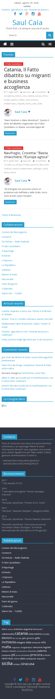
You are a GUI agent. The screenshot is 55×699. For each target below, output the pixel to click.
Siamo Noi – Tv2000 (12, 293)
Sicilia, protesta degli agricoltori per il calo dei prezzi (27, 339)
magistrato (16, 647)
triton (6, 172)
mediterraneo (10, 103)
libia (41, 164)
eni (13, 638)
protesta (46, 655)
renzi (4, 658)
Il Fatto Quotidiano (14, 64)
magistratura (26, 647)
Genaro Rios (8, 385)
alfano (4, 629)
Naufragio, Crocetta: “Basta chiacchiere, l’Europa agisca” (26, 154)
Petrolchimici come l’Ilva (33, 373)
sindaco (16, 664)
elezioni (7, 638)
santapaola (31, 658)
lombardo (36, 642)
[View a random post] (50, 44)
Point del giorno (9, 283)
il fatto (21, 100)
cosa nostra (35, 634)
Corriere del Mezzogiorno (14, 232)
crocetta (7, 164)
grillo (37, 638)
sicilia (39, 103)
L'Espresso (7, 260)
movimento (22, 651)
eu (13, 164)
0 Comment (40, 92)
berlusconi (37, 629)
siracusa (27, 663)
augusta (27, 629)
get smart (6, 357)
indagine (20, 642)
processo (25, 655)
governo (34, 164)
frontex (7, 100)
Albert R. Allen (8, 377)
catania (31, 96)
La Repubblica (8, 265)
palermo (42, 651)
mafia (6, 646)
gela (24, 638)
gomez (14, 100)
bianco (18, 96)
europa (38, 96)
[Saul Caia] (5, 44)
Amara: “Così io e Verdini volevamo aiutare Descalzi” (27, 319)
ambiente (18, 629)
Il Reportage (8, 251)
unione (13, 172)
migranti (20, 103)
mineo (28, 103)
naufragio (37, 168)
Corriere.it (6, 236)
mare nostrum (31, 100)
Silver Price (7, 365)
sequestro (41, 658)
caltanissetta (8, 633)
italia (28, 642)
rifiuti (10, 658)
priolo (18, 655)
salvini (22, 658)
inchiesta (9, 642)
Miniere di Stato (9, 274)
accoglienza (9, 96)
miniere (5, 651)
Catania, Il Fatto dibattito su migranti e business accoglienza (27, 78)
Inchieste (6, 255)
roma (16, 658)
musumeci (32, 651)
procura (36, 655)
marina (16, 168)
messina (37, 647)
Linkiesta (6, 269)
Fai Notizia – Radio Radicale (15, 241)
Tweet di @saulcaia (11, 215)
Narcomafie (7, 279)
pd (13, 655)
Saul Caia (27, 22)
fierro (45, 96)
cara (24, 96)
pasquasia (6, 655)
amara (10, 629)
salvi (34, 103)
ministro (12, 651)
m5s (43, 642)
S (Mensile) (7, 288)
